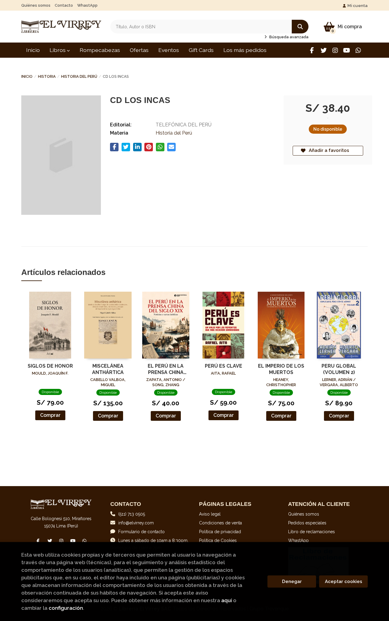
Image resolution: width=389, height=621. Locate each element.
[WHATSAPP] (358, 50)
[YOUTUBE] (347, 50)
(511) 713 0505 (131, 514)
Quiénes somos (35, 5)
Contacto (64, 5)
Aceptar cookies (343, 581)
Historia (47, 76)
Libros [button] (58, 50)
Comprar (50, 415)
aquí (226, 600)
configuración (66, 608)
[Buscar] (300, 26)
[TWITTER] (323, 50)
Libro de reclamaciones (311, 531)
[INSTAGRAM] (335, 50)
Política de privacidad (220, 531)
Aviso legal (210, 514)
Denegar (292, 581)
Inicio (27, 76)
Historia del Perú (79, 76)
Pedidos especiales (307, 522)
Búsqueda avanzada (288, 37)
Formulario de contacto (141, 531)
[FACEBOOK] (312, 50)
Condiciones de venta (220, 522)
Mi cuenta (357, 5)
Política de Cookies (218, 540)
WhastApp (87, 5)
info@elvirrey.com (136, 522)
